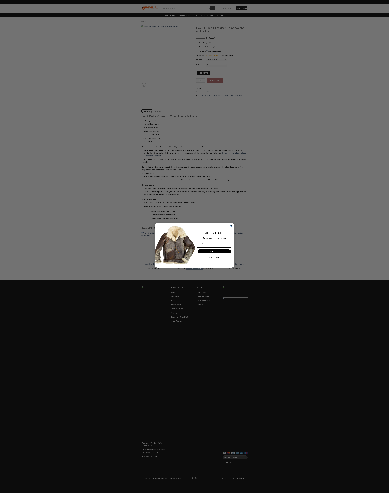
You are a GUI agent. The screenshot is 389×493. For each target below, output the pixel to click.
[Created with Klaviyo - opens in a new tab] (194, 269)
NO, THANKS (214, 257)
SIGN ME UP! (214, 251)
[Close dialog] (232, 225)
